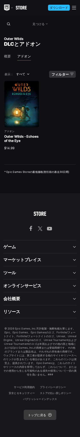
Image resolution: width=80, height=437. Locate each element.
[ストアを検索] (8, 24)
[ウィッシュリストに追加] (34, 85)
